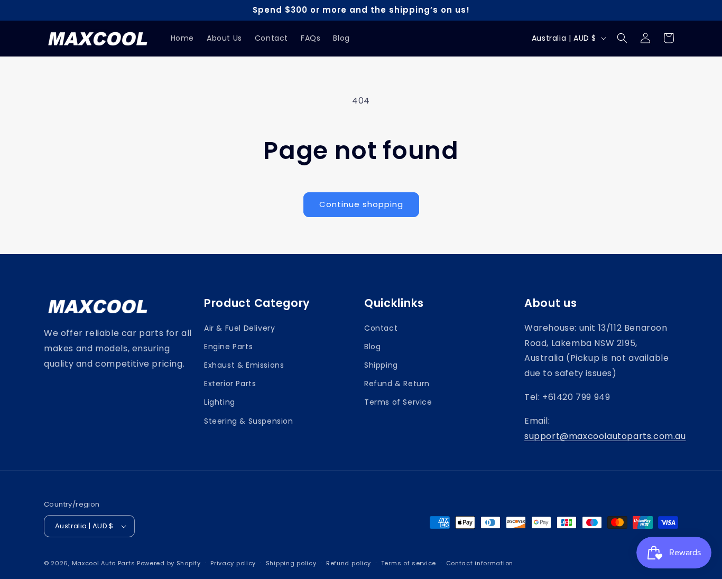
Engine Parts (228, 346)
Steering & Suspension (248, 421)
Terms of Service (398, 402)
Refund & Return (397, 383)
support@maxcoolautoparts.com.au (605, 436)
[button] (622, 38)
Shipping (381, 365)
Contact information (479, 563)
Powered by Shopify (169, 563)
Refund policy (348, 563)
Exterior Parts (230, 383)
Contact (380, 328)
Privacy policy (233, 563)
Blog (372, 346)
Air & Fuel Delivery (239, 328)
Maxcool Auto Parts (103, 563)
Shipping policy (291, 563)
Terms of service (408, 563)
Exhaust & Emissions (244, 365)
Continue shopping (361, 204)
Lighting (219, 402)
